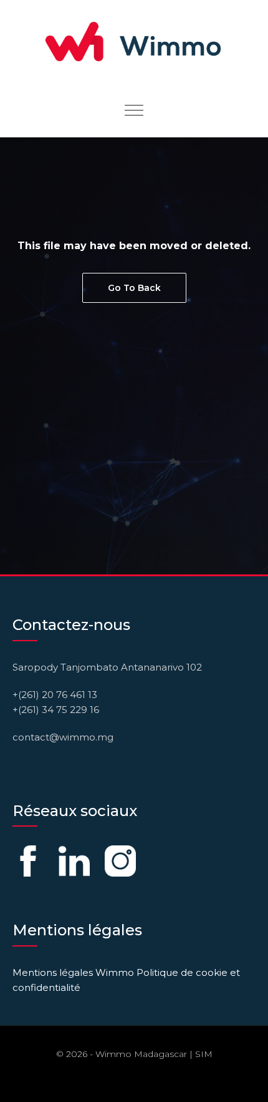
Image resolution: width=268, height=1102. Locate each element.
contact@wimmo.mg (62, 737)
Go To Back (134, 287)
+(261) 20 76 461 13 (54, 695)
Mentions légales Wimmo (73, 972)
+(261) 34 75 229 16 (55, 710)
